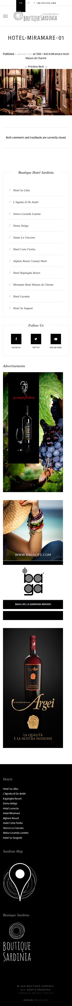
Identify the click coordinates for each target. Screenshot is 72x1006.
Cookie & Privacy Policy (36, 993)
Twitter (36, 348)
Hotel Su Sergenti (22, 308)
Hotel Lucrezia (21, 296)
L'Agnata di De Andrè (14, 793)
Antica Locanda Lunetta (26, 213)
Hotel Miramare (11, 813)
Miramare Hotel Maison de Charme (32, 284)
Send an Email (56, 348)
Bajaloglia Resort (12, 798)
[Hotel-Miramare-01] (36, 92)
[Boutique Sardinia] (36, 16)
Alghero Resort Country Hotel (29, 261)
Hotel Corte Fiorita (23, 249)
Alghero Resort (11, 818)
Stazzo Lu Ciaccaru (23, 237)
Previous (31, 66)
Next (43, 66)
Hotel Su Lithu (21, 190)
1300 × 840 (42, 54)
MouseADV (41, 1000)
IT (28, 3)
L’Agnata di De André (25, 202)
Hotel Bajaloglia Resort (26, 272)
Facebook (16, 348)
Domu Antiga (20, 225)
